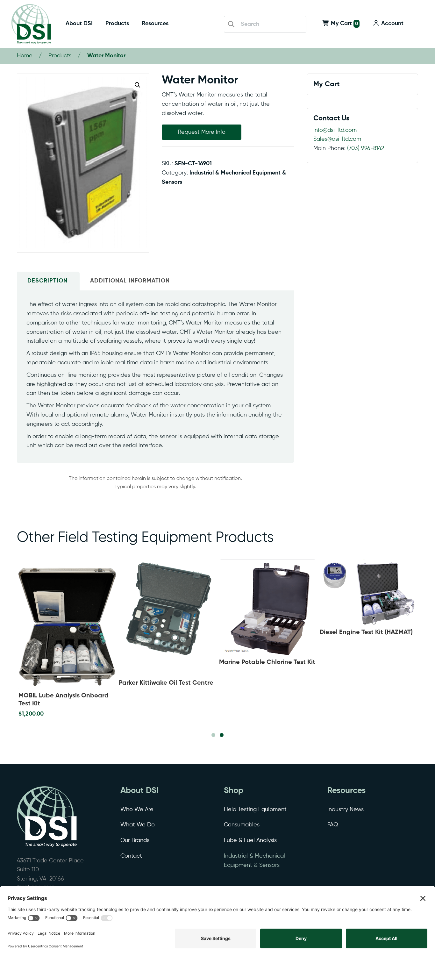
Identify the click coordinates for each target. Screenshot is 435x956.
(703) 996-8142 (365, 148)
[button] (137, 85)
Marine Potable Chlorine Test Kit (267, 662)
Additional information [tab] (130, 281)
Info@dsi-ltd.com (335, 130)
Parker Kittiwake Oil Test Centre (166, 683)
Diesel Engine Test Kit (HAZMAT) (366, 632)
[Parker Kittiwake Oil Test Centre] (167, 617)
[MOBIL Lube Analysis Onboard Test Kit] (67, 624)
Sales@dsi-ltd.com (337, 139)
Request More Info (201, 132)
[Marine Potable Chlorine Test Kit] (267, 607)
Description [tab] (47, 281)
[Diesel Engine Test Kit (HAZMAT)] (368, 592)
